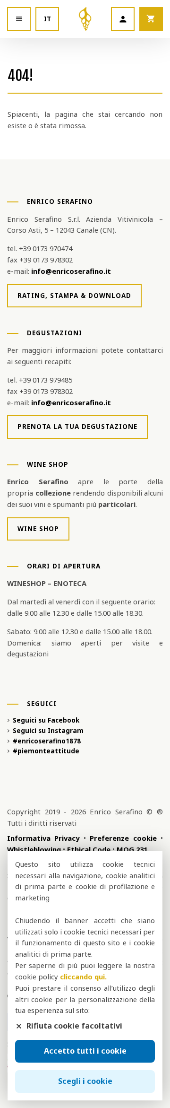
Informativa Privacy (43, 838)
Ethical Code (88, 849)
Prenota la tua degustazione (77, 426)
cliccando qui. (83, 976)
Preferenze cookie (123, 838)
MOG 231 (132, 849)
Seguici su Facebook (46, 720)
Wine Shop (38, 528)
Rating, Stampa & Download (74, 295)
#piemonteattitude (46, 751)
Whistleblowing (34, 849)
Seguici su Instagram (48, 730)
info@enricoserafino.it (71, 271)
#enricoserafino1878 (47, 741)
